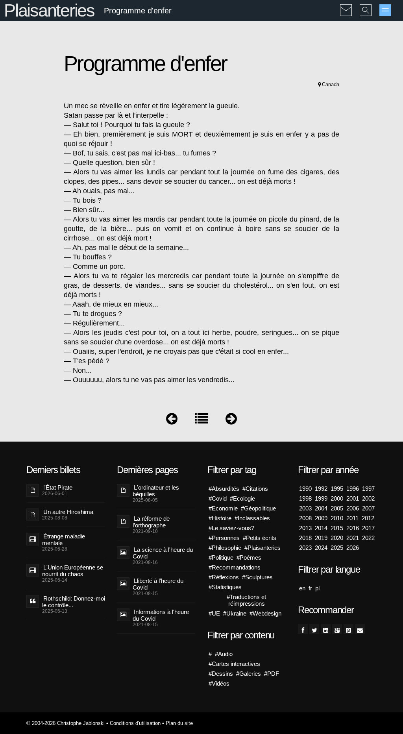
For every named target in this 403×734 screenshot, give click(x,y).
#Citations (255, 488)
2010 (337, 518)
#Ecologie (242, 498)
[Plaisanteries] (201, 420)
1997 (368, 488)
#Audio (224, 654)
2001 (352, 498)
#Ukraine (234, 613)
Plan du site (179, 723)
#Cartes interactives (234, 663)
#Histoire (220, 518)
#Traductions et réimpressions (246, 600)
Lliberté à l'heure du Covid (158, 584)
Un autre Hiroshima (68, 511)
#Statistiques (225, 587)
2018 (305, 537)
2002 (368, 498)
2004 (321, 508)
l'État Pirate (57, 487)
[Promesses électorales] (231, 420)
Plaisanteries (49, 10)
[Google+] (337, 629)
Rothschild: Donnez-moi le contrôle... (73, 601)
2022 (368, 537)
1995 (337, 488)
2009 (321, 518)
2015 (337, 528)
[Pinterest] (348, 629)
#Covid (218, 498)
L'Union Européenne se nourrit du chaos (72, 570)
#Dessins (221, 673)
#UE (214, 613)
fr (310, 588)
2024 (321, 547)
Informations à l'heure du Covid (161, 615)
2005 (337, 508)
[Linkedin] (326, 629)
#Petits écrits (259, 537)
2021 (352, 537)
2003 (305, 508)
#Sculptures (257, 577)
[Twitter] (314, 629)
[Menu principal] (385, 10)
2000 (337, 498)
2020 (337, 537)
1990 (305, 488)
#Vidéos (219, 683)
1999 (321, 498)
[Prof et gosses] (171, 420)
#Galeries (248, 673)
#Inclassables (252, 518)
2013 (305, 528)
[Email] (360, 629)
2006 (352, 508)
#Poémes (249, 557)
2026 (352, 547)
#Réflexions (224, 577)
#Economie (223, 508)
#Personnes (224, 537)
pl (317, 588)
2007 (368, 508)
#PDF (271, 673)
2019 (321, 537)
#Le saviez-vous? (231, 528)
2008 (305, 518)
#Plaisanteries (262, 547)
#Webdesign (265, 613)
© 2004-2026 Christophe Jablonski (65, 723)
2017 (368, 528)
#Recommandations (235, 567)
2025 (337, 547)
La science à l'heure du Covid (163, 553)
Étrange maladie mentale (63, 539)
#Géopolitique (258, 508)
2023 (305, 547)
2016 (352, 528)
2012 (368, 518)
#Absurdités (224, 488)
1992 (321, 488)
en (302, 588)
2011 (352, 518)
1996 (352, 488)
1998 (305, 498)
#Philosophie (225, 547)
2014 (321, 528)
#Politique (221, 557)
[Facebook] (303, 629)
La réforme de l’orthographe (151, 522)
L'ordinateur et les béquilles (156, 490)
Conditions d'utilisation (135, 723)
